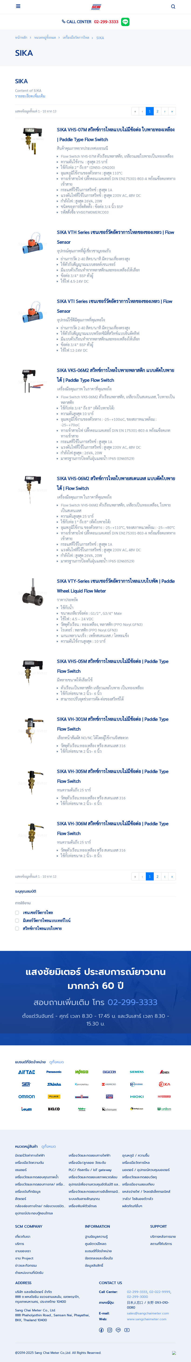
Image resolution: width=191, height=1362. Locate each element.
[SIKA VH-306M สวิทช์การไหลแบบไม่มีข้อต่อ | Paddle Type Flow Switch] (32, 834)
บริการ (19, 1243)
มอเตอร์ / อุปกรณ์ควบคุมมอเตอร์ (146, 1170)
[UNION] (164, 1109)
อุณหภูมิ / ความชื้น (135, 1155)
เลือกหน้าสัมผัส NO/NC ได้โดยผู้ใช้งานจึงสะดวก (92, 737)
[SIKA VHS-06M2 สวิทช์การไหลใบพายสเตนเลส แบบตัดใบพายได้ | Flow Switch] (32, 489)
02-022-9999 (159, 1291)
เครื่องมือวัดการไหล (75, 37)
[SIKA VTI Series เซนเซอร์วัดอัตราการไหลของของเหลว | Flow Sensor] (32, 312)
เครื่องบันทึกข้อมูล (28, 1191)
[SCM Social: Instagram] (109, 1329)
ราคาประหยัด (67, 599)
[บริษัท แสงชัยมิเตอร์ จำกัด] (96, 7)
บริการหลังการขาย (163, 1236)
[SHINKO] (54, 1084)
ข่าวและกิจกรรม (26, 1265)
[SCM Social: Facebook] (101, 1329)
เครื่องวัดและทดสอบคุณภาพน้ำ (36, 1177)
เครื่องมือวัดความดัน (29, 1162)
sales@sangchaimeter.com (148, 1313)
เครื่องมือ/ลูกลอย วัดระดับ (87, 1162)
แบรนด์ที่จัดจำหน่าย (98, 1251)
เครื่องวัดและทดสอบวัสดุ (139, 1177)
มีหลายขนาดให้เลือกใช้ (74, 679)
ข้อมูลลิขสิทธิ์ (94, 1265)
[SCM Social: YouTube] (127, 1329)
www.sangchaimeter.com (146, 1319)
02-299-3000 (137, 1296)
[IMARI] (26, 1109)
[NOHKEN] (164, 1072)
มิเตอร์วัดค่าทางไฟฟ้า (30, 1155)
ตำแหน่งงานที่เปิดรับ (29, 1272)
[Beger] (109, 1096)
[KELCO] (54, 1109)
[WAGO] (82, 1072)
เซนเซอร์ (21, 1170)
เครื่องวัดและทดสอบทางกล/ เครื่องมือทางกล (42, 1184)
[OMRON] (26, 1096)
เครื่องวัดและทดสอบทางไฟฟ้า (89, 1155)
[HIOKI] (137, 1096)
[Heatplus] (82, 1096)
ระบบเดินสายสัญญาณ (84, 1198)
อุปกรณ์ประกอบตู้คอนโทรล (34, 1213)
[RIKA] (164, 1084)
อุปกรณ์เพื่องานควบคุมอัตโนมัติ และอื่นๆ (95, 1184)
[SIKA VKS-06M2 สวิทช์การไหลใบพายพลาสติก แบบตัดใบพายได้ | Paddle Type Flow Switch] (32, 381)
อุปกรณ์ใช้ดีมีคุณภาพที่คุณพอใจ (81, 319)
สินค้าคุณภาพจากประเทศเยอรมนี (82, 148)
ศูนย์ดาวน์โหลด (95, 1243)
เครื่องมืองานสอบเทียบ (138, 1184)
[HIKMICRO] (109, 1084)
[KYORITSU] (82, 1084)
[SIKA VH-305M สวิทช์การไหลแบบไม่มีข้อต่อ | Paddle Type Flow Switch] (32, 782)
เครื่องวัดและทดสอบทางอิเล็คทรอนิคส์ (95, 1191)
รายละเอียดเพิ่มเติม (30, 96)
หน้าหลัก (21, 37)
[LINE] (125, 21)
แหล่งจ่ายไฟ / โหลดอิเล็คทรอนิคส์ (146, 1191)
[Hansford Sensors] (137, 1084)
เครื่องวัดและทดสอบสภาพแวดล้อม (93, 1177)
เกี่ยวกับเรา (22, 1236)
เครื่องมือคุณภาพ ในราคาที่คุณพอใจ (84, 388)
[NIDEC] (82, 1109)
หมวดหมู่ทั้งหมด (45, 37)
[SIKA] (26, 1084)
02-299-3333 (106, 21)
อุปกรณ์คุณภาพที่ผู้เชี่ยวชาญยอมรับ (84, 250)
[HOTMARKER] (164, 1096)
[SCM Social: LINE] (118, 1329)
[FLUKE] (54, 1096)
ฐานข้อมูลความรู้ (96, 1236)
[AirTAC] (26, 1072)
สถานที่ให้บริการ (161, 1243)
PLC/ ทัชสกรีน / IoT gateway (90, 1170)
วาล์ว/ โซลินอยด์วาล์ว (137, 1198)
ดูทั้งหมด (56, 1062)
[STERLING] (137, 1109)
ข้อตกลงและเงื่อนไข (99, 1258)
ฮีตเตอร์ (20, 1198)
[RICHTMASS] (109, 1109)
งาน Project (24, 1258)
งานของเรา (23, 1251)
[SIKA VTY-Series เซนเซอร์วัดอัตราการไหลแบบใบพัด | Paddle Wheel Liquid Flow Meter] (32, 591)
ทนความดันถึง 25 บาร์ (74, 789)
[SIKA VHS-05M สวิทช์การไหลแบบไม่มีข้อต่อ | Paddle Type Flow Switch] (32, 672)
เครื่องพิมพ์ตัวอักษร (83, 1206)
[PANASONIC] (54, 1072)
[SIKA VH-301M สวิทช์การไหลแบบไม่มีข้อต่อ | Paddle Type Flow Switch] (32, 730)
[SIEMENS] (137, 1072)
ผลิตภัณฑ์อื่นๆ (132, 1206)
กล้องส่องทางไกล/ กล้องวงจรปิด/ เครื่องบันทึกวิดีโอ (42, 1206)
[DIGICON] (109, 1072)
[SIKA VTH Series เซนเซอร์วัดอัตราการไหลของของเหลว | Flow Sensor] (32, 243)
